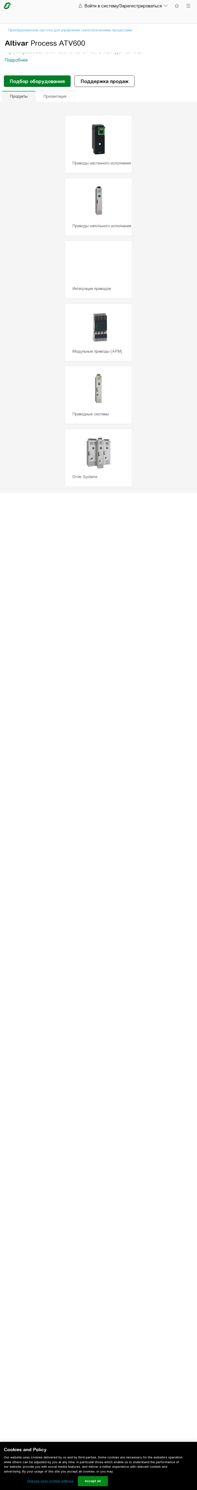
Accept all (93, 1481)
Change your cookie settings (50, 1481)
